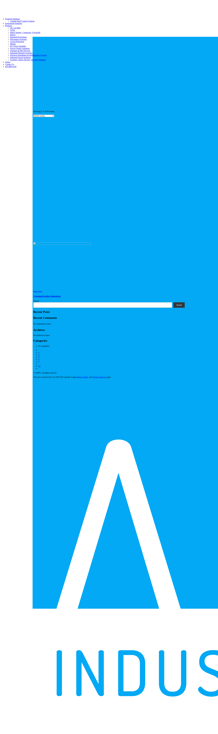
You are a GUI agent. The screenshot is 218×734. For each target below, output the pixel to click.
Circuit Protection (17, 42)
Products (8, 26)
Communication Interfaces (47, 296)
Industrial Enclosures (18, 37)
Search (36, 301)
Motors (13, 44)
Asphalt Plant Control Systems (22, 21)
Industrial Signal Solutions (20, 57)
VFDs (12, 30)
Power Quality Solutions (20, 48)
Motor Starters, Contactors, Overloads (25, 32)
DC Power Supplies (18, 46)
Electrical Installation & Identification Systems (28, 55)
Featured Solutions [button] (12, 19)
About (7, 62)
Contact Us (9, 64)
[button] (62, 244)
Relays (13, 35)
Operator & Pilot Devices (20, 51)
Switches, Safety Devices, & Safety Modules (28, 60)
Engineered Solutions (13, 23)
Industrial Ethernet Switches (21, 53)
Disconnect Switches (18, 39)
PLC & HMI (15, 28)
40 (39, 366)
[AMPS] (109, 8)
